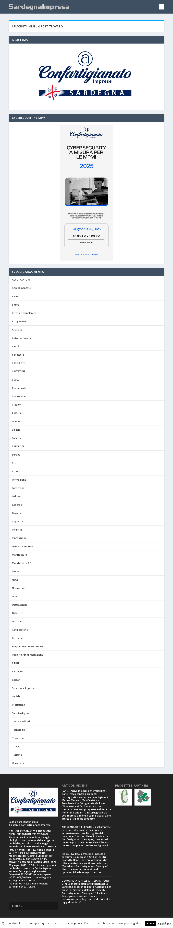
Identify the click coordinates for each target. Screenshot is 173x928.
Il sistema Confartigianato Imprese (30, 825)
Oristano (17, 621)
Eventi (15, 463)
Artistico (17, 329)
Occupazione (19, 604)
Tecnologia (18, 729)
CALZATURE (19, 371)
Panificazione (20, 629)
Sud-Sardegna (20, 713)
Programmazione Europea (27, 646)
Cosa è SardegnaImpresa (23, 821)
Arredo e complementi (25, 313)
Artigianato (19, 321)
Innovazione (19, 538)
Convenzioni (19, 396)
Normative (18, 588)
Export (16, 471)
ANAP (15, 296)
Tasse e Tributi (21, 721)
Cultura (16, 413)
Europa (16, 454)
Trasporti (17, 746)
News (15, 579)
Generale (17, 504)
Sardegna (17, 671)
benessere (18, 354)
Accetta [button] (150, 923)
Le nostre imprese (22, 546)
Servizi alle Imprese (23, 688)
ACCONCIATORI (21, 279)
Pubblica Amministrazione (27, 654)
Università (18, 763)
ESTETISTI (18, 446)
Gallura (16, 496)
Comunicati (19, 388)
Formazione (19, 479)
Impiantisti (18, 521)
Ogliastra (17, 613)
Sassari (16, 679)
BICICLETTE (18, 363)
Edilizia (16, 429)
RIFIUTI (16, 663)
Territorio (18, 738)
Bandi (15, 346)
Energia (16, 438)
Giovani (16, 513)
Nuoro (15, 596)
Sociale (16, 696)
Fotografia (18, 488)
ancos (15, 304)
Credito (16, 404)
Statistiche (18, 704)
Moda (15, 571)
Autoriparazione (21, 338)
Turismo (17, 754)
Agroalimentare (21, 288)
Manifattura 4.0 (21, 563)
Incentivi (17, 529)
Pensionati (18, 638)
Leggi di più (164, 923)
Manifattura (19, 554)
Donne (16, 421)
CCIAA (15, 379)
